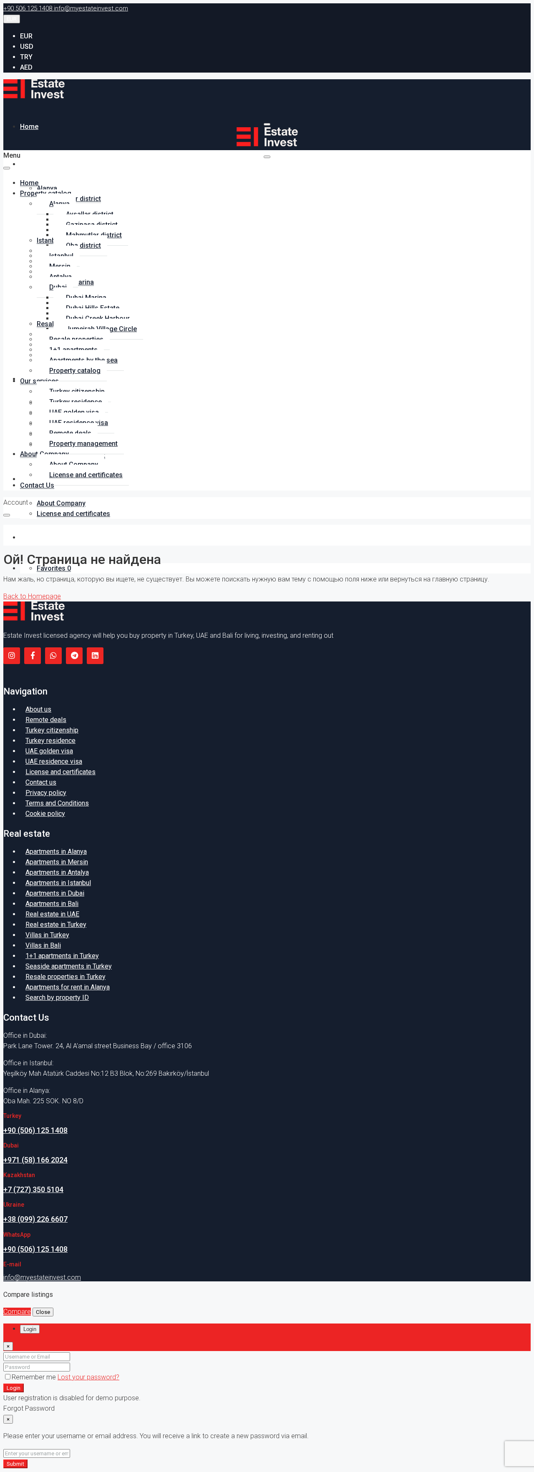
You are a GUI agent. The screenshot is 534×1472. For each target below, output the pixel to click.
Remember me (35, 1377)
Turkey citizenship (51, 730)
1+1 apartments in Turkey (62, 956)
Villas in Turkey (47, 935)
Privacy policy (45, 793)
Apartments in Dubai (54, 893)
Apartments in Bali (51, 904)
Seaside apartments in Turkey (68, 966)
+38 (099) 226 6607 (35, 1219)
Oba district (83, 245)
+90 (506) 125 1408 (35, 1130)
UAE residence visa (53, 761)
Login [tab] (29, 1329)
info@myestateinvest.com (42, 1277)
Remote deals (45, 720)
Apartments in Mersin (56, 862)
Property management (83, 444)
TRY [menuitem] (26, 57)
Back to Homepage (32, 596)
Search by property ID (57, 997)
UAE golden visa (49, 751)
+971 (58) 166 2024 (35, 1159)
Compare (17, 1312)
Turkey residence (50, 741)
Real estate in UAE (52, 914)
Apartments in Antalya (57, 872)
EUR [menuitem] (26, 36)
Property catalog (45, 164)
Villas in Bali (43, 945)
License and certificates (73, 514)
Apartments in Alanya (56, 852)
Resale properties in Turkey (65, 977)
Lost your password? (88, 1377)
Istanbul (49, 240)
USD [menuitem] (26, 46)
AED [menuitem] (26, 67)
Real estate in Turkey (55, 924)
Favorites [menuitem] (54, 568)
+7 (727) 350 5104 (33, 1189)
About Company (61, 503)
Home (29, 127)
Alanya (47, 188)
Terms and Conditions (57, 803)
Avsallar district (77, 199)
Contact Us (37, 537)
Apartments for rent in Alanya (67, 987)
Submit (15, 1464)
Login (13, 1388)
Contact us (40, 782)
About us (38, 709)
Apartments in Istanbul (58, 883)
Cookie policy (45, 814)
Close (43, 1312)
